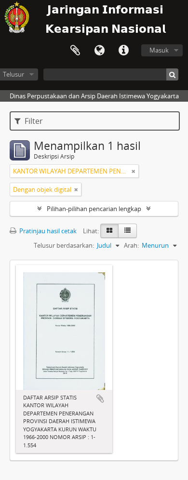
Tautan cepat (123, 51)
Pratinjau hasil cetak (47, 231)
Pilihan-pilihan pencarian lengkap (94, 208)
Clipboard (75, 51)
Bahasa (99, 51)
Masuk (159, 50)
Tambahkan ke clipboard (100, 398)
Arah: (131, 245)
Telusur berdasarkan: (64, 245)
